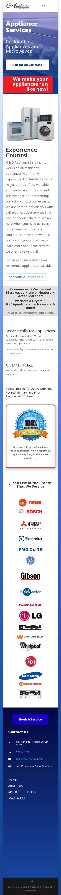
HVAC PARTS (16, 798)
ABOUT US (15, 786)
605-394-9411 (23, 751)
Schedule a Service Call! (26, 277)
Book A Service (30, 719)
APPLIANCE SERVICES (22, 792)
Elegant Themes (29, 886)
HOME (12, 779)
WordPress (30, 890)
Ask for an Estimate (27, 64)
